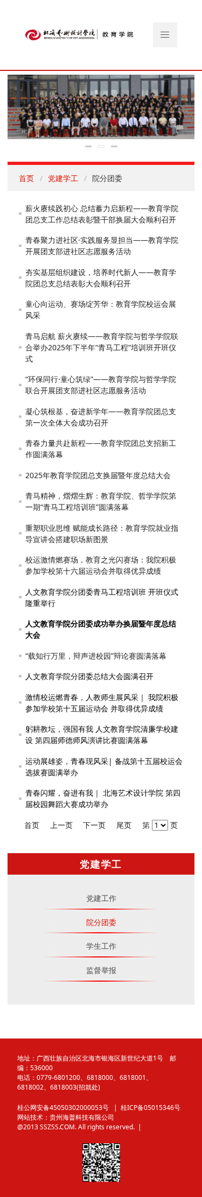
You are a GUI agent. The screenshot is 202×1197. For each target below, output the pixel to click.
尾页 (123, 825)
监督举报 (101, 970)
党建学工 (63, 178)
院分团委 (101, 922)
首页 (26, 178)
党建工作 (101, 898)
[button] (165, 35)
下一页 (94, 825)
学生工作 (101, 946)
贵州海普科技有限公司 (82, 1117)
